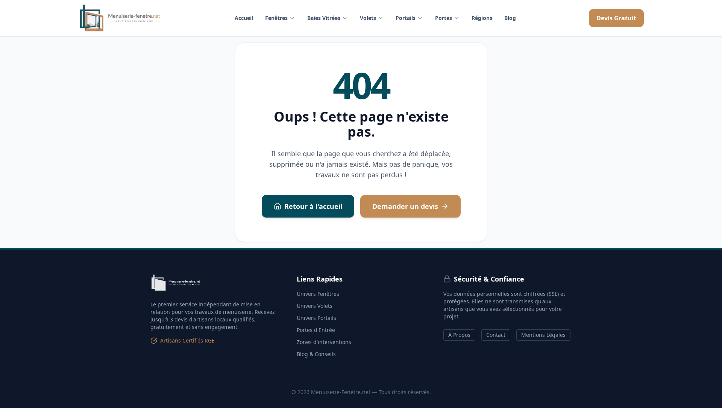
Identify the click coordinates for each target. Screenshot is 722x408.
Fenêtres (276, 17)
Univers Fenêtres (318, 293)
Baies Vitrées (323, 17)
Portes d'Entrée (316, 329)
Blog (510, 17)
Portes (443, 17)
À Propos (459, 334)
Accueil (244, 17)
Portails (406, 17)
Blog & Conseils (316, 354)
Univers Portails (316, 317)
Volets (368, 17)
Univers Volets (314, 305)
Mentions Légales (543, 334)
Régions (482, 17)
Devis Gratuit (616, 18)
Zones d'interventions (324, 342)
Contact (495, 334)
